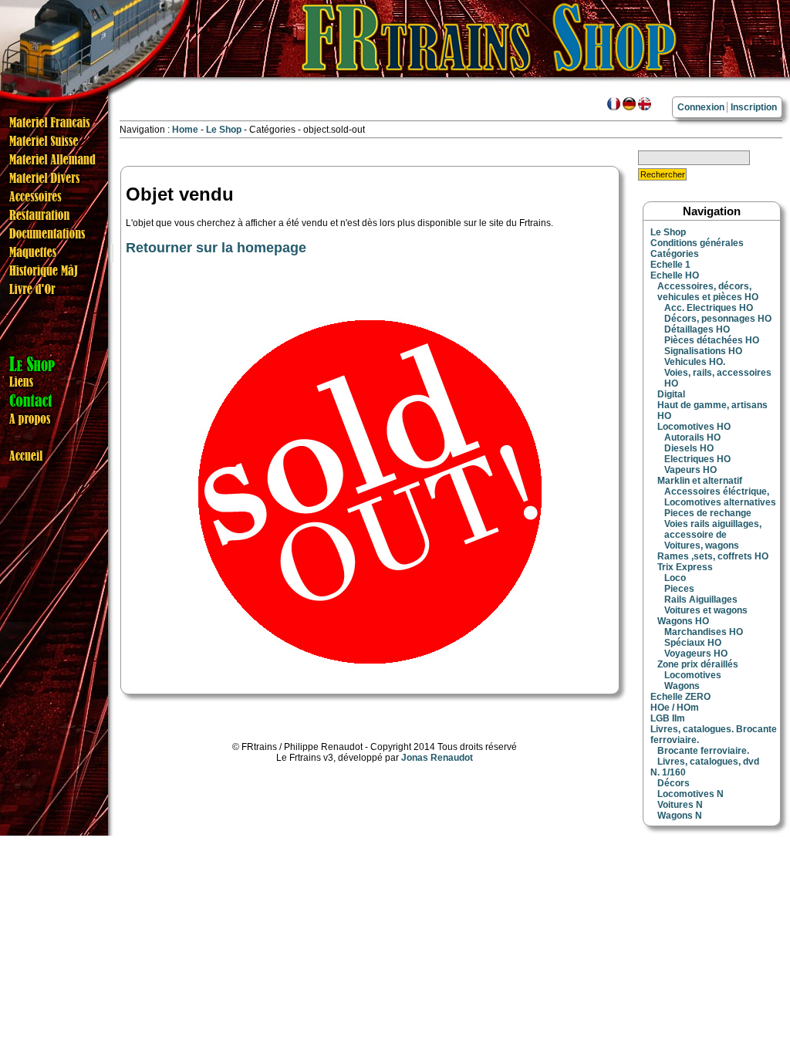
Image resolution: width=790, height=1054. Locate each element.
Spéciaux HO (692, 642)
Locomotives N (690, 794)
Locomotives (692, 675)
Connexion (700, 107)
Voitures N (680, 804)
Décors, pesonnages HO (717, 318)
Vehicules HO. (694, 361)
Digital (671, 394)
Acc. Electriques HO (708, 307)
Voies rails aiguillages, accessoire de (712, 529)
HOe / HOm (674, 707)
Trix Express (685, 567)
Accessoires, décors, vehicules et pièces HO (707, 291)
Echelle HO (674, 275)
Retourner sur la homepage (216, 247)
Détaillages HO (697, 329)
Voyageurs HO (696, 653)
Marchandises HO (703, 632)
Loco (675, 578)
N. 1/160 (668, 772)
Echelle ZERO (680, 696)
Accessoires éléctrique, (716, 491)
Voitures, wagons (701, 545)
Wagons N (679, 815)
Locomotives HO (694, 426)
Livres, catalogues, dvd (708, 761)
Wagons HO (683, 621)
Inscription (754, 107)
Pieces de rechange (707, 513)
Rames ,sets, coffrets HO (712, 556)
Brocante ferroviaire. (703, 750)
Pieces (679, 588)
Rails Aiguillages (701, 599)
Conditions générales (697, 243)
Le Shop (223, 129)
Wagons (682, 686)
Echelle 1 (670, 264)
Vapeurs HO (690, 470)
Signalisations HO (703, 351)
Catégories (674, 253)
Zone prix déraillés (697, 664)
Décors (673, 783)
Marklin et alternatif (699, 480)
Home (185, 129)
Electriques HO (697, 459)
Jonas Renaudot (437, 757)
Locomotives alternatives (720, 502)
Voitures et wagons (706, 610)
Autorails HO (692, 437)
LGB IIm (667, 718)
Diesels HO (689, 448)
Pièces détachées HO (711, 340)
